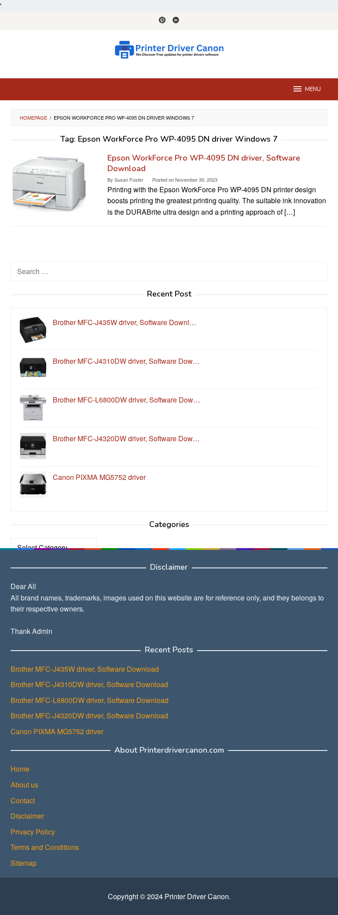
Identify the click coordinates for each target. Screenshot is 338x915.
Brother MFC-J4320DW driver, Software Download (89, 715)
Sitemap (24, 863)
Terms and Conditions (45, 847)
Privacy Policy (33, 832)
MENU (313, 89)
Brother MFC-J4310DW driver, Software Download (89, 684)
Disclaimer (27, 816)
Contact (23, 800)
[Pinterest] (162, 20)
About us (24, 785)
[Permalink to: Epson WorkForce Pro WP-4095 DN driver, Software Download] (49, 181)
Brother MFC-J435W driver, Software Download (85, 669)
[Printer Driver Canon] (169, 49)
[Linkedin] (176, 20)
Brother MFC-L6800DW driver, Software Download (90, 700)
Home (20, 769)
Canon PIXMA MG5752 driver (57, 731)
